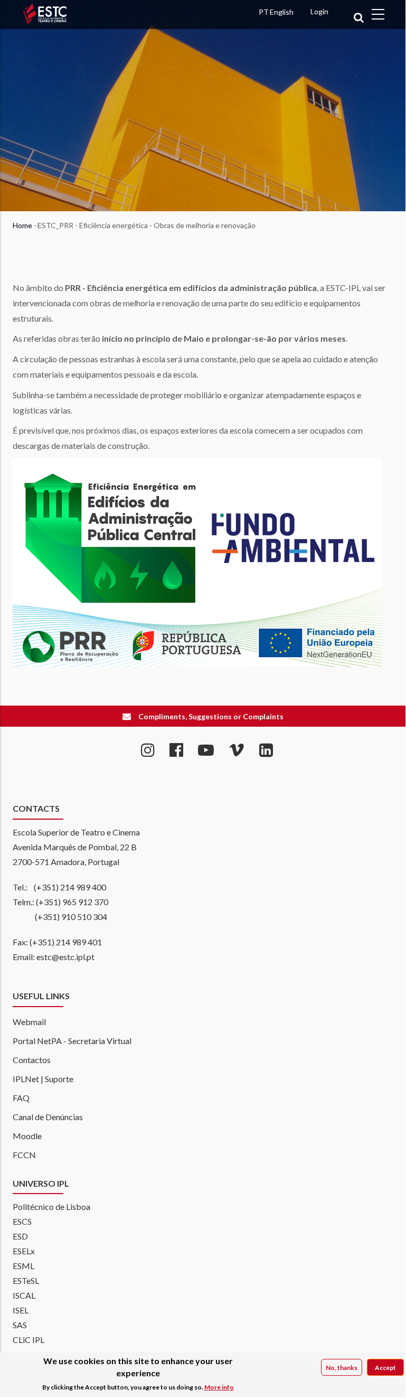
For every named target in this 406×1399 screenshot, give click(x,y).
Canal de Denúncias (48, 1117)
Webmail (29, 1022)
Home (22, 225)
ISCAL (24, 1295)
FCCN (24, 1155)
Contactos (32, 1060)
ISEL (21, 1310)
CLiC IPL (28, 1340)
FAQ (21, 1098)
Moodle (27, 1136)
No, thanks (341, 1368)
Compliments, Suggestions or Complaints (211, 716)
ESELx (24, 1251)
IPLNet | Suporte (43, 1079)
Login (319, 11)
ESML (23, 1266)
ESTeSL (26, 1280)
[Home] (66, 41)
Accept (385, 1368)
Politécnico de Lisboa (51, 1206)
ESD (20, 1236)
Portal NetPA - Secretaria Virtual (72, 1041)
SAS (20, 1325)
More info (219, 1387)
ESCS (22, 1221)
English (282, 11)
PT (264, 11)
